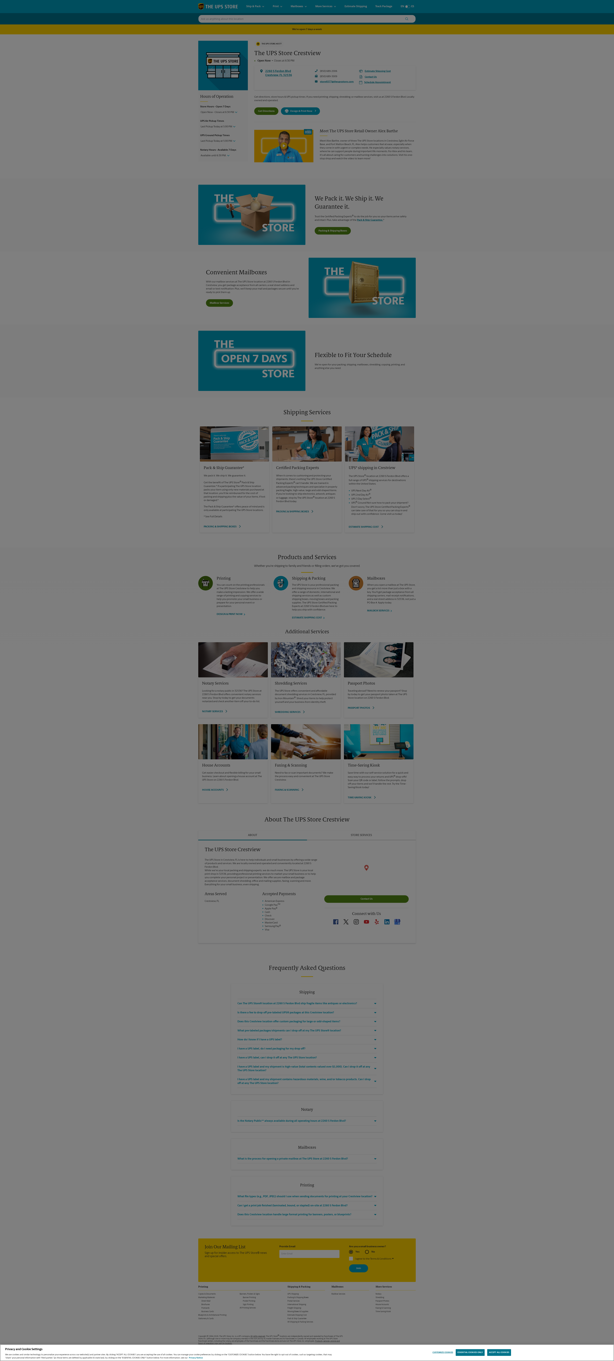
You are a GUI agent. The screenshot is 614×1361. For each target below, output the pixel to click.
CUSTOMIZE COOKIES (443, 1352)
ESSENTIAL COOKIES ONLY (470, 1352)
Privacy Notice (196, 1358)
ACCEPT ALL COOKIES (499, 1352)
